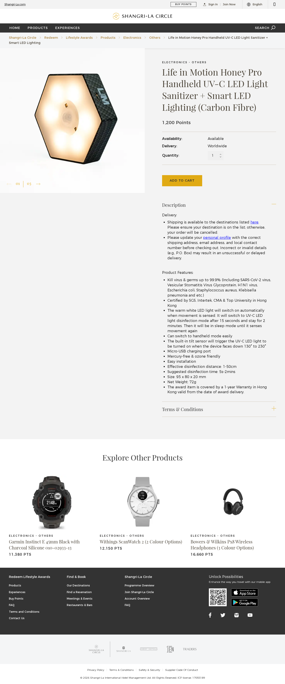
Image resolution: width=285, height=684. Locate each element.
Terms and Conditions (24, 611)
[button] (38, 184)
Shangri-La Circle (22, 38)
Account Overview (137, 598)
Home (14, 28)
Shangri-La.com (15, 4)
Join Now (229, 4)
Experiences (17, 592)
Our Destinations (78, 585)
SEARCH (262, 28)
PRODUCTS (38, 28)
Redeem (51, 38)
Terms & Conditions (121, 670)
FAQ (11, 605)
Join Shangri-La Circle (139, 592)
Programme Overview (139, 585)
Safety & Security (149, 670)
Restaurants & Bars (79, 605)
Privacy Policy (95, 670)
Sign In (213, 4)
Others (154, 38)
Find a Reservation (79, 592)
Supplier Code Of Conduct (181, 670)
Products (108, 38)
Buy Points (16, 598)
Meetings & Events (79, 598)
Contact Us (16, 618)
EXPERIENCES (67, 28)
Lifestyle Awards (79, 38)
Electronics (132, 38)
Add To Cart (182, 180)
